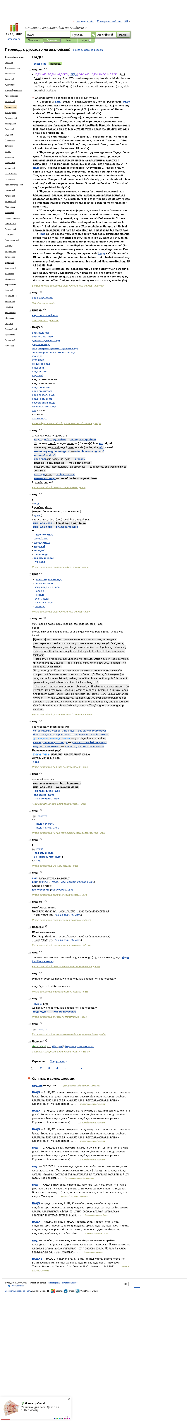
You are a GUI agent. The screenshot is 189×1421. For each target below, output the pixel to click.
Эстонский (10, 340)
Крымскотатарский (14, 185)
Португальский (12, 240)
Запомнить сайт (85, 21)
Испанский (10, 168)
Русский (9, 62)
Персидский (10, 229)
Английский (10, 107)
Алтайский (10, 101)
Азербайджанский (13, 90)
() (79, 1046)
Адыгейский (10, 85)
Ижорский (9, 157)
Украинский (10, 285)
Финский (9, 290)
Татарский (10, 257)
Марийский (10, 207)
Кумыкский (10, 190)
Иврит (8, 151)
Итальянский (11, 174)
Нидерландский (12, 218)
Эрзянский (10, 335)
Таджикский (10, 251)
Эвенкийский (11, 329)
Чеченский (10, 301)
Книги (69, 40)
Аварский (9, 79)
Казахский (10, 179)
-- (65, 833)
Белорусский (11, 118)
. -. (55, 804)
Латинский (10, 196)
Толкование (39, 63)
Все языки (10, 74)
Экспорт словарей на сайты (18, 1291)
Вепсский (9, 129)
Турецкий (9, 262)
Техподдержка (53, 1283)
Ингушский (10, 162)
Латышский (10, 201)
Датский (9, 146)
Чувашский (10, 312)
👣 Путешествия (16, 1286)
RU (126, 21)
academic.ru (14, 39)
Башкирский (10, 112)
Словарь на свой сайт (109, 21)
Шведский (9, 318)
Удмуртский (10, 268)
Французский (11, 296)
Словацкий (10, 246)
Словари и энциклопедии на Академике (56, 28)
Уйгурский (10, 279)
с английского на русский (88, 49)
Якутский (9, 346)
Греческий (10, 140)
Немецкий (9, 212)
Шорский (9, 323)
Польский (9, 235)
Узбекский (9, 273)
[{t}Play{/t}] (45, 68)
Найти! (123, 34)
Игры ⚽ (86, 40)
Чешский (9, 307)
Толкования (34, 40)
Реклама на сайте (69, 1283)
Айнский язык (11, 96)
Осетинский (10, 223)
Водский (9, 135)
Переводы (52, 40)
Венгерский (10, 124)
